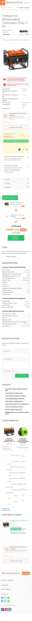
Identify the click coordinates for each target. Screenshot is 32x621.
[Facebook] (2, 609)
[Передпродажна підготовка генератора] (6, 216)
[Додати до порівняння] (23, 529)
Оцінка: (5, 371)
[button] (2, 7)
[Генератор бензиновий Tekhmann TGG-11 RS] (6, 524)
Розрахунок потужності (13, 573)
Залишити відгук (22, 375)
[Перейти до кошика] (29, 3)
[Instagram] (9, 609)
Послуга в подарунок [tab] (10, 198)
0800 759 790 (8, 7)
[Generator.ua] (14, 3)
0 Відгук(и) (6, 34)
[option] (10, 197)
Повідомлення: (8, 359)
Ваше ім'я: (6, 351)
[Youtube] (6, 609)
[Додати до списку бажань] (25, 529)
